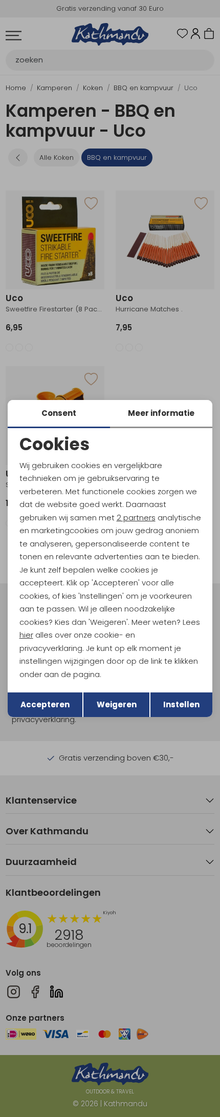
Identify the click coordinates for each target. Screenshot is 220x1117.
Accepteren (45, 704)
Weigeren (117, 704)
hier (26, 634)
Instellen (181, 704)
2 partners (136, 517)
